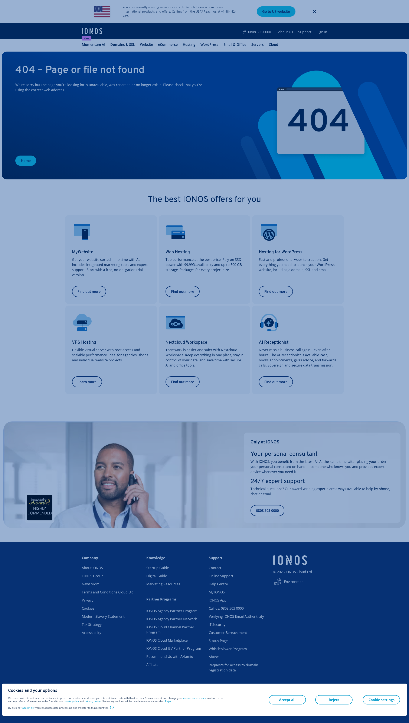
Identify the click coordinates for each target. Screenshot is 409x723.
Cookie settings (382, 699)
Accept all (28, 708)
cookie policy (71, 701)
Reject (168, 701)
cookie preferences (194, 698)
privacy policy (93, 701)
